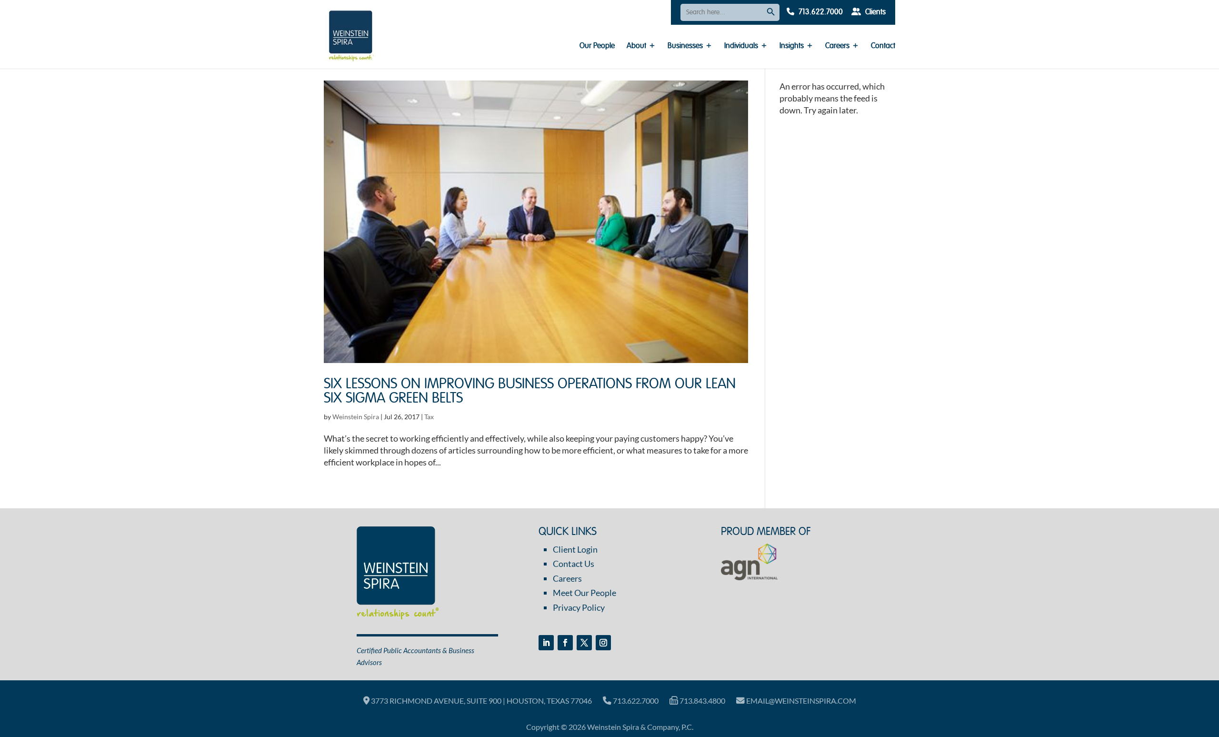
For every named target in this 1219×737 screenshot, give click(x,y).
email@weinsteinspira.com (800, 700)
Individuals (741, 46)
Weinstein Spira (355, 417)
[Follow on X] (584, 642)
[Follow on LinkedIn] (546, 642)
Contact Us (573, 563)
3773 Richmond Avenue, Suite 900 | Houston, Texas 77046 (481, 700)
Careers (837, 46)
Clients (874, 12)
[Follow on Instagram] (603, 642)
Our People (597, 46)
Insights (791, 46)
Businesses (685, 46)
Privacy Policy (579, 607)
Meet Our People (584, 592)
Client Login (575, 549)
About (636, 46)
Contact (883, 46)
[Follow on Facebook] (565, 642)
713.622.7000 (820, 12)
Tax (429, 417)
